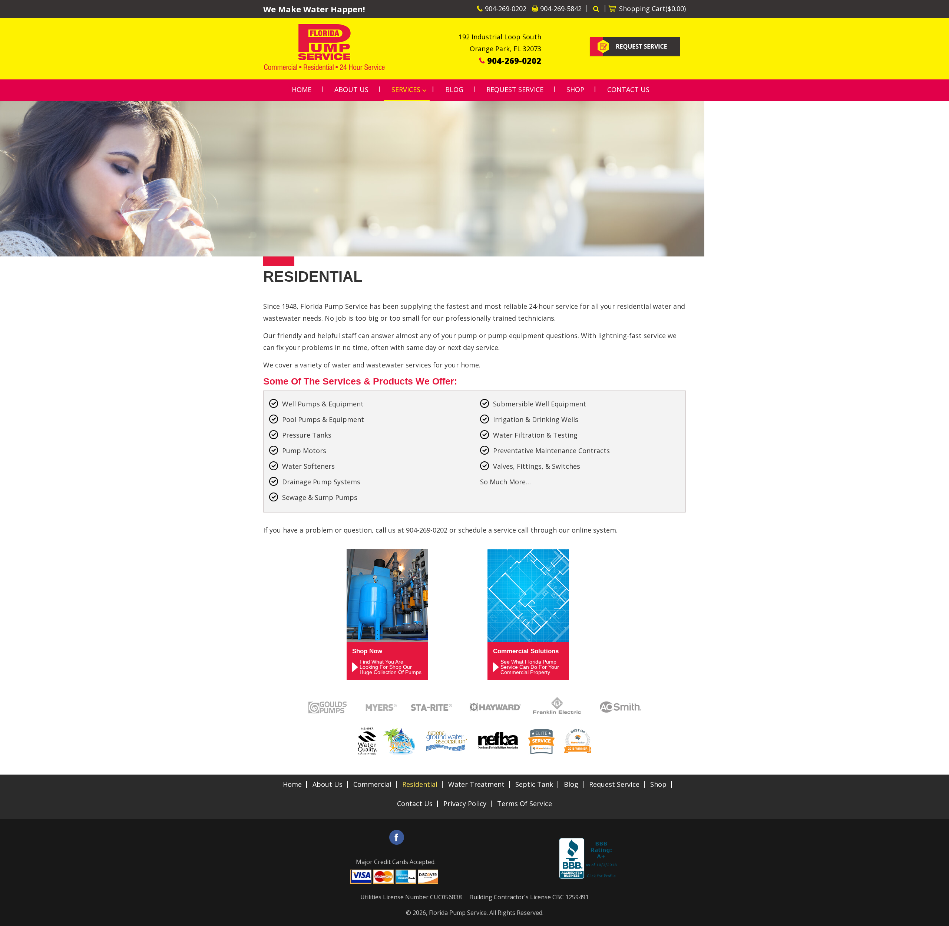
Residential (419, 784)
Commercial (372, 784)
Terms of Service (524, 803)
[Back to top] (937, 916)
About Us (328, 784)
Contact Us (415, 803)
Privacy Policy (464, 803)
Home (292, 784)
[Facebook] (396, 837)
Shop (658, 784)
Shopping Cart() (652, 8)
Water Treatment (476, 784)
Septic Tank (534, 784)
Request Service (614, 784)
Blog (571, 784)
